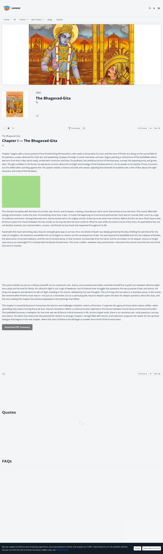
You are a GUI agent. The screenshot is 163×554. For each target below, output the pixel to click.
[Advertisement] (21, 192)
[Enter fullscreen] (84, 128)
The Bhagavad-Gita (11, 136)
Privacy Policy (62, 550)
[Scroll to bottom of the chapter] (151, 128)
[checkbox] (154, 8)
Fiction (23, 19)
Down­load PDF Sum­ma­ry (17, 327)
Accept (137, 548)
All (14, 19)
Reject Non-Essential (151, 548)
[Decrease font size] (4, 128)
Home (6, 19)
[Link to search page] (150, 8)
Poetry (38, 93)
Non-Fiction (36, 19)
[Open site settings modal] (159, 8)
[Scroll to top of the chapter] (151, 374)
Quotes (59, 19)
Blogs (49, 19)
